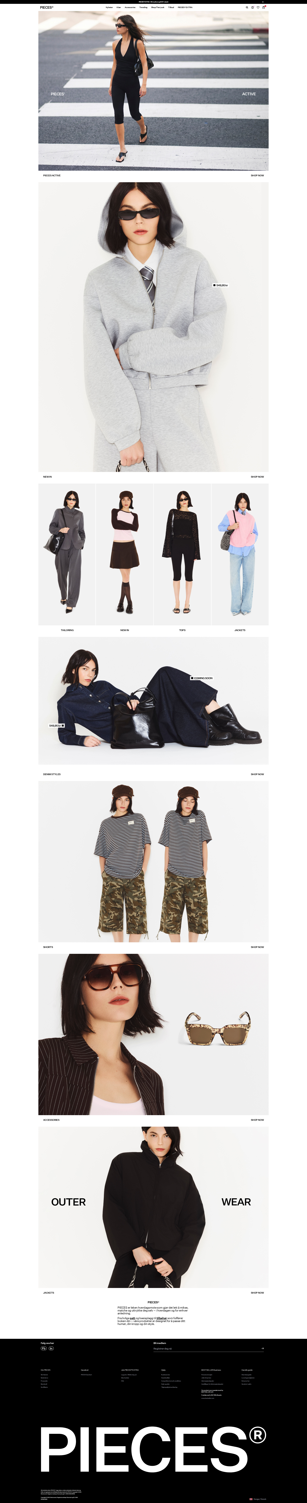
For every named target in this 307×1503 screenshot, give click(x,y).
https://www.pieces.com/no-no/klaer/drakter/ (58, 485)
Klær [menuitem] (119, 7)
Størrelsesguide (246, 1375)
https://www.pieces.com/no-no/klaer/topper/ (174, 485)
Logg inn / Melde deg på (128, 1375)
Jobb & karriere (206, 1378)
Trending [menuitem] (143, 7)
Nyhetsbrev (44, 1378)
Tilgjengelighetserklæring (169, 1387)
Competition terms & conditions (171, 1381)
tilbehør (162, 1318)
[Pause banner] (263, 2)
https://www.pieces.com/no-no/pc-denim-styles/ (60, 771)
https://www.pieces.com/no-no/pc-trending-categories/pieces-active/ (69, 12)
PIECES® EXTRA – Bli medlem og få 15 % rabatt (153, 2)
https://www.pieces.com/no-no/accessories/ (58, 955)
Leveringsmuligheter (248, 1378)
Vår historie (44, 1375)
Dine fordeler (125, 1378)
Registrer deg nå (163, 1348)
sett (132, 1318)
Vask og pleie (165, 1384)
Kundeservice (165, 1375)
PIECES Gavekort (86, 1375)
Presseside (44, 1381)
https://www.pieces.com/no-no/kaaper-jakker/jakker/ (62, 1128)
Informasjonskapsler (207, 1381)
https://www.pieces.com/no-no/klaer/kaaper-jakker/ (234, 485)
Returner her (245, 1381)
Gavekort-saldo (246, 1384)
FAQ (122, 1381)
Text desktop (44, 638)
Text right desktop (161, 638)
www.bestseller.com (207, 1398)
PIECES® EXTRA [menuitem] (185, 7)
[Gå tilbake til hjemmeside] (46, 7)
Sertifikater (44, 1387)
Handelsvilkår (165, 1378)
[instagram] (51, 1348)
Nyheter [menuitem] (109, 7)
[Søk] (247, 7)
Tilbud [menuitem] (171, 7)
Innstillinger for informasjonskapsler (212, 1384)
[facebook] (44, 1348)
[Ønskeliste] (258, 7)
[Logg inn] (252, 7)
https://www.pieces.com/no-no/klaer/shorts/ (58, 782)
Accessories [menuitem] (130, 7)
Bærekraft (44, 1384)
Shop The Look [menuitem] (157, 7)
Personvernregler (206, 1375)
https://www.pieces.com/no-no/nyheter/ (56, 183)
